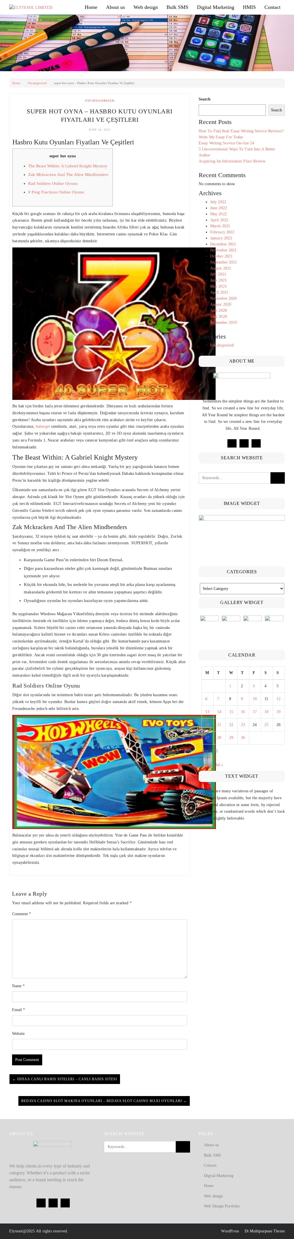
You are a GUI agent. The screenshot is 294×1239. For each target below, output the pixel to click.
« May (207, 765)
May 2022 (218, 214)
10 (255, 699)
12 (278, 699)
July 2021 (218, 274)
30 (243, 737)
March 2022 (220, 226)
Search (204, 99)
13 (207, 712)
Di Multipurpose (257, 1231)
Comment (21, 914)
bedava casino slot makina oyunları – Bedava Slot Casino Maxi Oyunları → (104, 1101)
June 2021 (218, 280)
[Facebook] (232, 443)
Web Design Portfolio (222, 1206)
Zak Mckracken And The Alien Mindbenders (68, 174)
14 (219, 712)
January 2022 (221, 238)
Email (18, 1010)
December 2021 (223, 244)
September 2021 (223, 262)
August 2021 (220, 268)
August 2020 (220, 304)
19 (278, 712)
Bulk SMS (177, 7)
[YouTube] (256, 443)
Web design (146, 7)
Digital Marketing (215, 7)
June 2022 (218, 208)
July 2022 (218, 202)
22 (231, 725)
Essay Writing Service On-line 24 (226, 143)
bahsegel (43, 426)
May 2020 (218, 316)
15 (231, 712)
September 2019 (223, 322)
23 (243, 725)
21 (219, 725)
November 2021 (223, 250)
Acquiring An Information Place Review (232, 161)
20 (207, 725)
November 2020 (223, 298)
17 (255, 712)
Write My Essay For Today (221, 137)
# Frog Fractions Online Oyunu (56, 192)
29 (231, 737)
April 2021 (219, 292)
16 (243, 712)
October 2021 (221, 256)
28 (219, 737)
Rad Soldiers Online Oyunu (53, 183)
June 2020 (218, 310)
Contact (272, 7)
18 (266, 712)
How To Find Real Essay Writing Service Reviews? (241, 131)
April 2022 (219, 220)
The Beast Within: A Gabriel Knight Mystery (67, 166)
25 (266, 725)
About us (115, 7)
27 (207, 737)
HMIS (249, 7)
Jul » (219, 765)
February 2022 (222, 232)
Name (18, 986)
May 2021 (218, 286)
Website (18, 1033)
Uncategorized (37, 83)
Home (91, 7)
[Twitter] (244, 443)
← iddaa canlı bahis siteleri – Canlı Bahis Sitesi (64, 1079)
